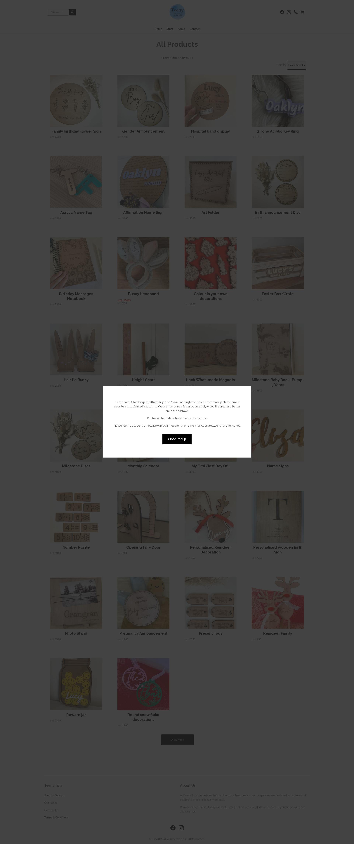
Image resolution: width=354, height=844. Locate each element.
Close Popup (177, 439)
